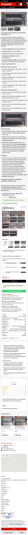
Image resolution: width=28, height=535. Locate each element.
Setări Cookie (8, 532)
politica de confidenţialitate (16, 524)
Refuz (21, 532)
